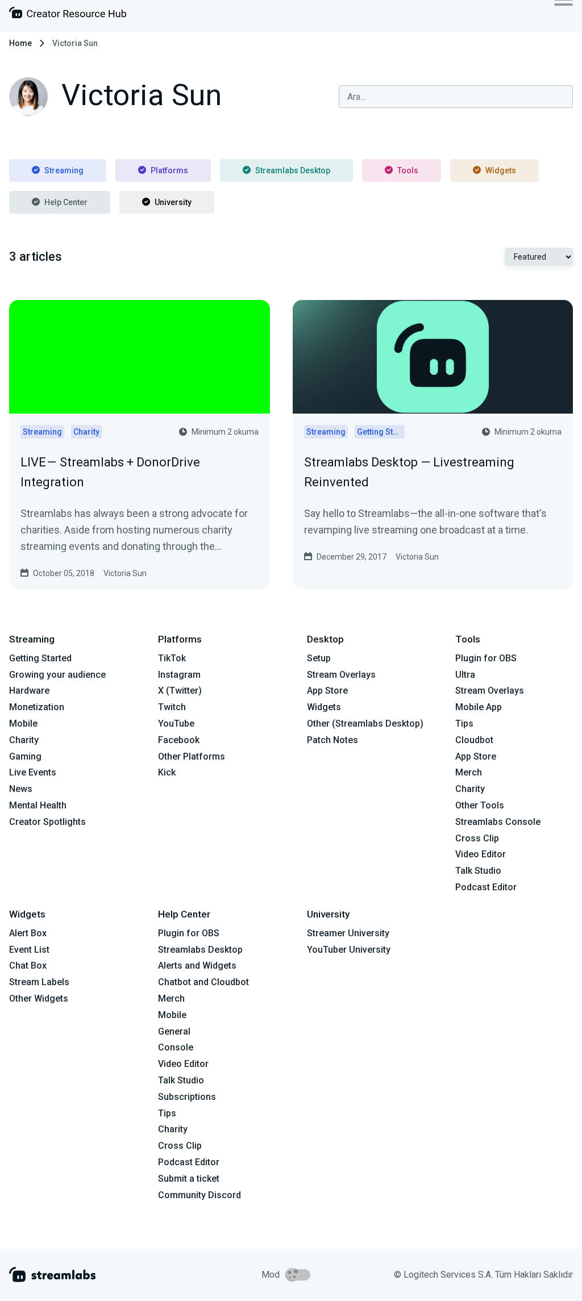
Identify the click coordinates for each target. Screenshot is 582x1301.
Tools (407, 170)
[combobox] (456, 96)
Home (20, 43)
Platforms (169, 170)
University (173, 202)
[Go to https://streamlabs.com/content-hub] (67, 15)
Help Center (66, 202)
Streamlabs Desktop (292, 170)
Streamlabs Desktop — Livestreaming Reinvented (409, 472)
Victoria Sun (125, 573)
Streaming (64, 170)
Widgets (500, 170)
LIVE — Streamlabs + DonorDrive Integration (110, 472)
